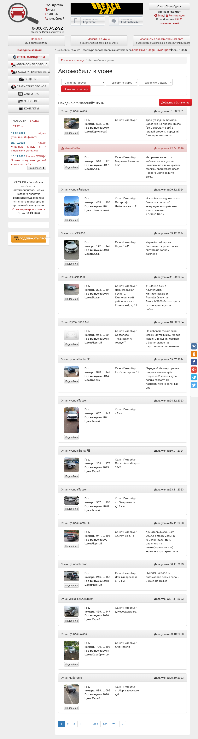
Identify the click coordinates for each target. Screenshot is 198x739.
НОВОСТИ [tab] (19, 120)
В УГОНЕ (31, 64)
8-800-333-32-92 (47, 28)
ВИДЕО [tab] (34, 120)
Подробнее (71, 132)
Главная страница (72, 60)
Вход (160, 15)
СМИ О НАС (31, 94)
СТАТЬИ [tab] (18, 126)
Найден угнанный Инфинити (28, 135)
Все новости (36, 167)
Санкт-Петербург (168, 6)
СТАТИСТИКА (31, 86)
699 (95, 724)
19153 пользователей (171, 21)
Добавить (175, 102)
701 (114, 724)
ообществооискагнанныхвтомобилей (54, 12)
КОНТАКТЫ (31, 108)
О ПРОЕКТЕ (31, 101)
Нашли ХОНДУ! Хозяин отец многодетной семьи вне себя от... (28, 160)
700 (105, 724)
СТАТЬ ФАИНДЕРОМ (31, 57)
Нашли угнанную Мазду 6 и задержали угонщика (28, 146)
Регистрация (176, 15)
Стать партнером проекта (28, 209)
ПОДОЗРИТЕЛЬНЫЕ (32, 72)
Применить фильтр (76, 89)
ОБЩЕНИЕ (31, 79)
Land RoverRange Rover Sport (151, 50)
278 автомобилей (36, 40)
